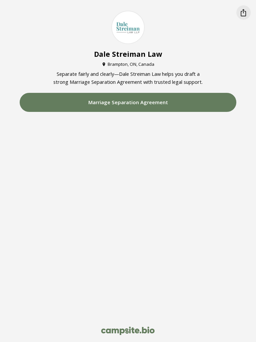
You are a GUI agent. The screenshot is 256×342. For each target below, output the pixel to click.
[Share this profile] (243, 12)
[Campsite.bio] (128, 331)
